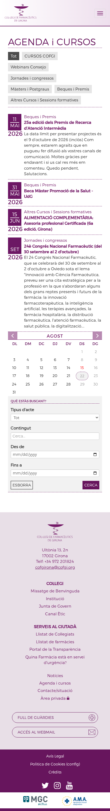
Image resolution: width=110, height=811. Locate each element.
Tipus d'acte (22, 409)
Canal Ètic (55, 613)
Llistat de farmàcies (55, 641)
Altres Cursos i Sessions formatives (44, 99)
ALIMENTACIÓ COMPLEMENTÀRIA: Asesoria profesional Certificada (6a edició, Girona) (58, 223)
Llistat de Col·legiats (55, 634)
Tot (14, 56)
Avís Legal (55, 756)
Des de (17, 446)
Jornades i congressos (32, 78)
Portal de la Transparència (55, 649)
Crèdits (55, 772)
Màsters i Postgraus (30, 89)
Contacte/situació (55, 690)
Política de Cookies (47, 764)
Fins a (16, 464)
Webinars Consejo (28, 66)
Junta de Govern (55, 606)
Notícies (55, 675)
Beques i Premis (73, 89)
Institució (55, 598)
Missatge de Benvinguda (55, 590)
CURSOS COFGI (40, 56)
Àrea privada (54, 698)
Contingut (21, 427)
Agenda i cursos (55, 683)
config (73, 764)
